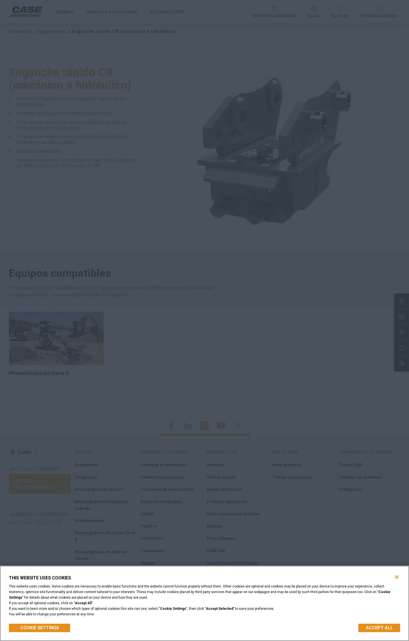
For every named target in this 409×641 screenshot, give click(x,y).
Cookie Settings (39, 627)
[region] (204, 603)
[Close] (396, 577)
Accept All (379, 627)
